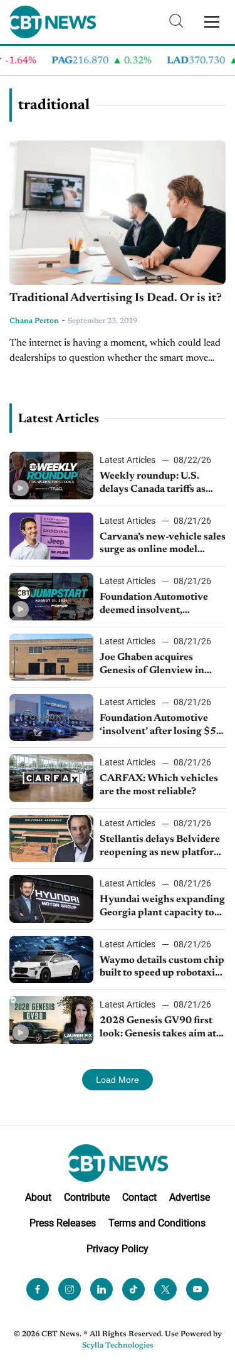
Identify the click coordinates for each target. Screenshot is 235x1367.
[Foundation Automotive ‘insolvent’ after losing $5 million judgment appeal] (51, 717)
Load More (117, 1080)
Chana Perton (34, 321)
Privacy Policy (117, 1249)
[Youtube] (197, 1289)
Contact (139, 1197)
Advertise (189, 1197)
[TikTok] (133, 1289)
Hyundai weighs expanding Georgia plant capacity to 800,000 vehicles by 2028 (162, 907)
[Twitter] (165, 1289)
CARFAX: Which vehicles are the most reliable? (159, 785)
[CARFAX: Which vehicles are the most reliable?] (51, 777)
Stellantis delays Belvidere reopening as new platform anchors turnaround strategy (161, 846)
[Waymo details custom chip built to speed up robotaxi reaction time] (51, 959)
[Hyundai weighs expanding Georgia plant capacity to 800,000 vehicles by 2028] (51, 898)
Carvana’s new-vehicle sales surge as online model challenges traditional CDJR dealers (163, 544)
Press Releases (62, 1223)
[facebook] (37, 1289)
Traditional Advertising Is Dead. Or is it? (115, 298)
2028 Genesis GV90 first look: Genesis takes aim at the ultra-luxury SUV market (158, 1028)
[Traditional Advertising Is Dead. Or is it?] (117, 213)
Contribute (87, 1197)
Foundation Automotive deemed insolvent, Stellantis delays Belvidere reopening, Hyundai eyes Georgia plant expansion (160, 604)
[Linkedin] (101, 1289)
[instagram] (69, 1289)
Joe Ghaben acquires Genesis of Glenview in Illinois (152, 665)
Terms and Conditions (157, 1223)
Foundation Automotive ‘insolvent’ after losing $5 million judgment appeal (158, 725)
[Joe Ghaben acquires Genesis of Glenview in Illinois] (51, 657)
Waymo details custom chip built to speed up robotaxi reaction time (162, 968)
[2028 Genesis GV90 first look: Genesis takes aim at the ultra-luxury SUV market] (51, 1019)
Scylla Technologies (118, 1345)
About (38, 1197)
